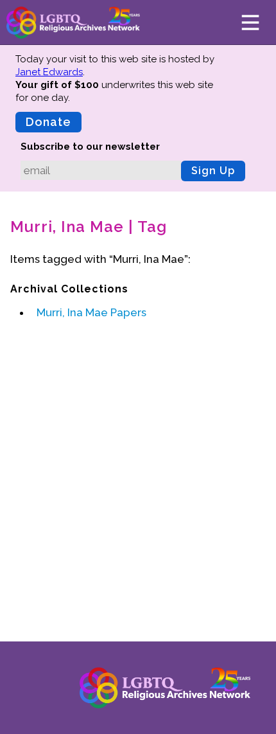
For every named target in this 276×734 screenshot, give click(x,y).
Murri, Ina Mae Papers (91, 312)
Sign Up (213, 171)
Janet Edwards (49, 72)
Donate (48, 122)
